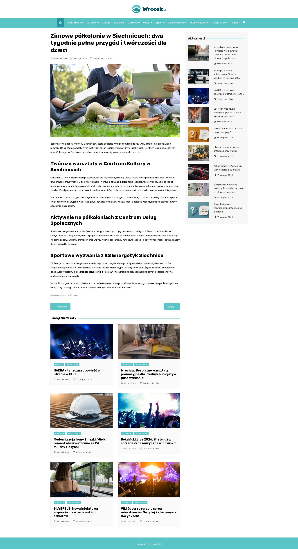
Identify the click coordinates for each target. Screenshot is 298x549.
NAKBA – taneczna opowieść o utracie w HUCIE (77, 372)
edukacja (126, 364)
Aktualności (74, 22)
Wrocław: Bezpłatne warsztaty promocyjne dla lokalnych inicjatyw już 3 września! (148, 374)
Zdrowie (132, 22)
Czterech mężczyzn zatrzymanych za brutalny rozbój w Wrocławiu (228, 112)
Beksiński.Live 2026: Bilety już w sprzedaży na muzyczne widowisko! (148, 441)
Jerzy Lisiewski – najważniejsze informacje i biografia (228, 208)
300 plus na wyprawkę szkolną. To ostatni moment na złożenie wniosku (229, 188)
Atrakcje (92, 22)
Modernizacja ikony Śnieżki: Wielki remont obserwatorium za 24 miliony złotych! (80, 443)
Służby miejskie (198, 22)
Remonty (59, 433)
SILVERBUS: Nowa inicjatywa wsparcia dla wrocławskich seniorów (76, 512)
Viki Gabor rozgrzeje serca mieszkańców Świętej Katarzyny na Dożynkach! (148, 512)
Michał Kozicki (60, 58)
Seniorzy (59, 502)
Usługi (146, 22)
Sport (159, 22)
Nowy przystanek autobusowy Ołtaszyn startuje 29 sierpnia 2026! (227, 74)
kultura (96, 58)
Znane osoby (219, 22)
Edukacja (119, 22)
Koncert (126, 502)
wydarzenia (107, 58)
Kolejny (170, 306)
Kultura (106, 22)
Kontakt (235, 22)
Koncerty (126, 433)
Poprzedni (62, 306)
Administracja (176, 22)
